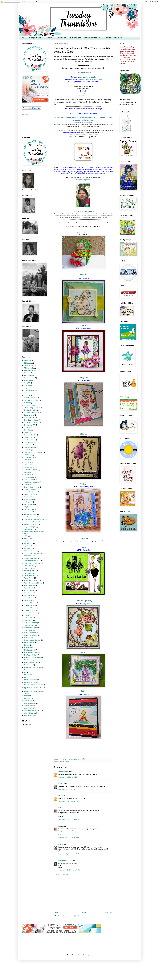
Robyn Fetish (28, 588)
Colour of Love (29, 415)
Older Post (108, 912)
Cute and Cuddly (29, 435)
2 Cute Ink (27, 360)
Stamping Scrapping (31, 623)
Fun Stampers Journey (32, 482)
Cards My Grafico (30, 405)
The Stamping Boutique (32, 660)
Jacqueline (83, 538)
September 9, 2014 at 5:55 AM (68, 801)
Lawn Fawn (28, 512)
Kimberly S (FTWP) (83, 601)
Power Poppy (28, 578)
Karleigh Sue (28, 502)
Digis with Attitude (30, 447)
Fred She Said (29, 479)
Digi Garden (28, 445)
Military (26, 536)
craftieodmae (63, 771)
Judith (83, 548)
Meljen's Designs (30, 527)
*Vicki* (60, 784)
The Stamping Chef (30, 662)
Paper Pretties (29, 568)
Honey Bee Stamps (30, 492)
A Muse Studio (29, 368)
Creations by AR (29, 425)
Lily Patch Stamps (30, 517)
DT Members (28, 467)
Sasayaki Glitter (29, 595)
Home (22, 37)
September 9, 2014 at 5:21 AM (68, 789)
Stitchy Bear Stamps (31, 627)
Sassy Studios (29, 600)
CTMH (26, 432)
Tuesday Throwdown (31, 682)
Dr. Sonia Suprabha (83, 180)
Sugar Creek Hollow (31, 632)
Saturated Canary (30, 603)
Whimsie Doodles (30, 703)
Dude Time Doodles (31, 469)
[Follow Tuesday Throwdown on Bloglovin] (31, 109)
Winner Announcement (32, 710)
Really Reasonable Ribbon (33, 583)
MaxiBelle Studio (84, 73)
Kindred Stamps (29, 504)
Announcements (29, 380)
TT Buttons (107, 37)
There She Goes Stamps (32, 667)
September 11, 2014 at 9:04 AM (69, 870)
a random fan (28, 370)
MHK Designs (28, 529)
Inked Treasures (29, 494)
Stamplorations (29, 625)
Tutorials (27, 695)
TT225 (26, 677)
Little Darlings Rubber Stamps (34, 519)
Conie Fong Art (29, 417)
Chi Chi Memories (30, 410)
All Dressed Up (29, 375)
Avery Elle (27, 383)
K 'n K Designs (29, 499)
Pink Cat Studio (29, 573)
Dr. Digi (26, 460)
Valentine (27, 698)
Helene (84, 96)
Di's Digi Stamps (29, 442)
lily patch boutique (30, 514)
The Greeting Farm (30, 652)
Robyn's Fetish (29, 590)
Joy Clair (27, 497)
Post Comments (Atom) (71, 916)
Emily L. (83, 484)
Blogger (88, 955)
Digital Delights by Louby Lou (34, 452)
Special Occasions (30, 613)
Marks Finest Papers (31, 522)
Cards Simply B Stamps (32, 408)
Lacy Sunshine (29, 509)
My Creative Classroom (32, 541)
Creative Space (29, 427)
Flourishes (27, 474)
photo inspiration (29, 570)
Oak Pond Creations (31, 558)
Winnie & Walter (29, 713)
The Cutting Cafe (30, 650)
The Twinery (28, 665)
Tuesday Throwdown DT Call (34, 685)
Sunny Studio (28, 637)
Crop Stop (27, 430)
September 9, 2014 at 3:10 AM (68, 777)
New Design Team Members (33, 553)
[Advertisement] (83, 893)
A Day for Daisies (64, 761)
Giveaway (27, 484)
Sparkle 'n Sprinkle (30, 610)
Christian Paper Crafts (31, 412)
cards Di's (27, 403)
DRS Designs (28, 462)
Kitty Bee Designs (30, 507)
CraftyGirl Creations (31, 422)
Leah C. (84, 93)
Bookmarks (28, 385)
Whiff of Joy (28, 700)
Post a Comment (62, 874)
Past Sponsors (61, 37)
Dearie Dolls (28, 437)
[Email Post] (83, 759)
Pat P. (84, 91)
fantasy (26, 472)
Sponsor (27, 615)
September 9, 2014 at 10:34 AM (69, 854)
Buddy (86, 694)
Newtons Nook (29, 556)
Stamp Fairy (28, 618)
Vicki (83, 691)
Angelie (83, 274)
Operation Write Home (31, 561)
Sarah (83, 652)
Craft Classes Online (31, 420)
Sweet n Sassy (29, 642)
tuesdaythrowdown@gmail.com (90, 79)
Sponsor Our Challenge (92, 37)
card (25, 393)
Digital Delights (29, 450)
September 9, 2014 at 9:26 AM (68, 819)
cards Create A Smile (31, 400)
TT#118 (26, 675)
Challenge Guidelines (35, 37)
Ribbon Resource (30, 585)
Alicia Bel (27, 373)
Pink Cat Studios (29, 575)
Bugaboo (27, 388)
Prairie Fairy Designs (31, 580)
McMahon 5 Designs (31, 524)
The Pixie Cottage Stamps (33, 657)
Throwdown (28, 670)
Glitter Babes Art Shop (31, 487)
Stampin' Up (28, 620)
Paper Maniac (29, 566)
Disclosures (118, 37)
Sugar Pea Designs (30, 635)
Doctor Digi (28, 455)
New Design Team (30, 551)
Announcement (29, 378)
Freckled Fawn (29, 477)
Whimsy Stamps (29, 705)
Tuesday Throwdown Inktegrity (34, 687)
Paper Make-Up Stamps (32, 563)
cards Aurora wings (30, 398)
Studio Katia (28, 630)
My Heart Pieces (29, 546)
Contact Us (49, 37)
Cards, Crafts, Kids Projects (83, 211)
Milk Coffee (28, 538)
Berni (83, 325)
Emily (83, 434)
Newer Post (58, 912)
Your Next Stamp (30, 715)
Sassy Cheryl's (29, 598)
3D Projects (28, 363)
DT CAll (26, 465)
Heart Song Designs (31, 489)
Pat (59, 808)
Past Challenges (75, 37)
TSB (25, 672)
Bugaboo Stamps (30, 390)
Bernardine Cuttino (65, 860)
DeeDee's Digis (29, 440)
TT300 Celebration (30, 680)
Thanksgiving (28, 647)
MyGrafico (27, 548)
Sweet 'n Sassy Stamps (32, 640)
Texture (26, 645)
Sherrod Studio (29, 605)
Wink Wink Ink (29, 708)
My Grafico (27, 543)
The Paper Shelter (30, 655)
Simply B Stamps (30, 608)
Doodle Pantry (29, 457)
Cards (26, 395)
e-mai (72, 79)
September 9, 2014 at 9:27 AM (68, 837)
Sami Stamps (28, 593)
